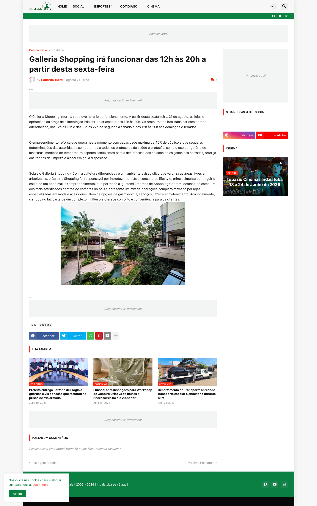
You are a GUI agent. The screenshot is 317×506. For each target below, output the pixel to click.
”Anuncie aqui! (255, 75)
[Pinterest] (99, 336)
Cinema (153, 6)
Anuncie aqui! (158, 34)
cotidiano (57, 50)
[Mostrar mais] (115, 336)
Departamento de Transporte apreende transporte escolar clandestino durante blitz (187, 393)
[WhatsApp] (90, 336)
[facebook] (273, 16)
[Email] (107, 336)
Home (62, 6)
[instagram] (287, 16)
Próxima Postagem (201, 462)
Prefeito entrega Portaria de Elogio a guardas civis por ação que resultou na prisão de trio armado (57, 393)
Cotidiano (128, 6)
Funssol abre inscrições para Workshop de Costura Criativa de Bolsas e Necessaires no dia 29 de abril (122, 393)
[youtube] (280, 16)
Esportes (102, 6)
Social (78, 6)
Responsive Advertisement (123, 100)
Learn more (41, 484)
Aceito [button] (17, 493)
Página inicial (38, 50)
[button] (273, 6)
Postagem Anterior (44, 462)
